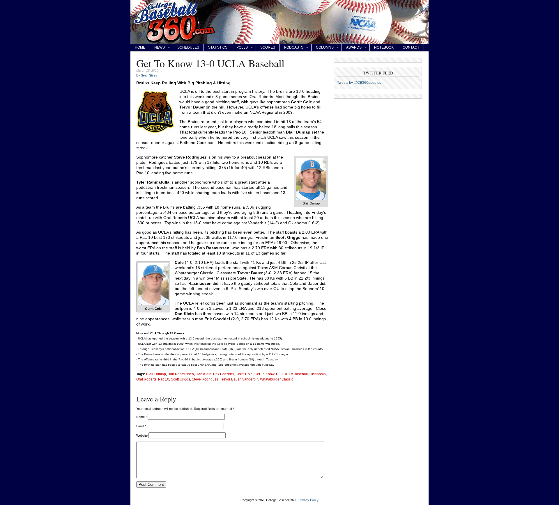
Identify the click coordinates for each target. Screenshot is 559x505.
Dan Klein (203, 374)
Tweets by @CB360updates (359, 83)
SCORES (267, 47)
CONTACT (411, 47)
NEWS (157, 47)
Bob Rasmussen (181, 374)
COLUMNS (323, 47)
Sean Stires (149, 75)
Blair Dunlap (156, 374)
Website (142, 435)
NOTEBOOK (384, 47)
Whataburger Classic (276, 379)
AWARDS (352, 47)
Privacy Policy (308, 500)
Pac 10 (163, 379)
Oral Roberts (146, 379)
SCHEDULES (188, 47)
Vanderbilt (250, 379)
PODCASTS (291, 47)
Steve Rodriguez (205, 379)
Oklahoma (317, 374)
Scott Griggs (180, 379)
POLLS (240, 47)
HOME (140, 47)
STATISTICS (217, 47)
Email (141, 426)
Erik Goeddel (223, 374)
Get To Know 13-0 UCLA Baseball (281, 374)
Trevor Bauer (230, 379)
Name (141, 417)
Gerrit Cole (244, 374)
